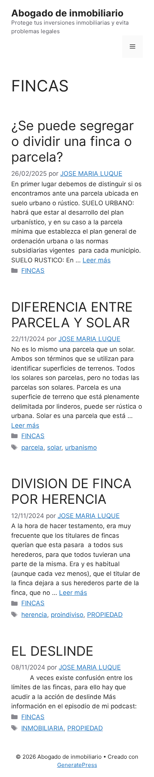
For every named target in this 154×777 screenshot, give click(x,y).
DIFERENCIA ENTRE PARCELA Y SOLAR (72, 314)
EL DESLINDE (52, 651)
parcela (32, 447)
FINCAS (32, 270)
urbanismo (81, 447)
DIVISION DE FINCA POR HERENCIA (73, 491)
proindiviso (67, 614)
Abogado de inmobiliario (67, 13)
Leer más (97, 260)
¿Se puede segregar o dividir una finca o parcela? (72, 141)
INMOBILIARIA (42, 728)
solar (54, 447)
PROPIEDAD (105, 614)
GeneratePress (77, 764)
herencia (34, 614)
